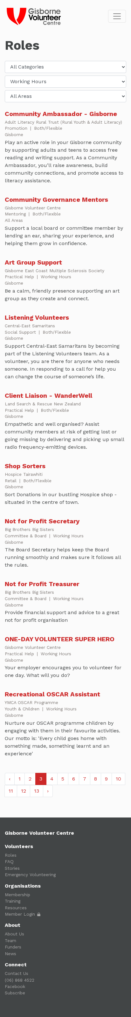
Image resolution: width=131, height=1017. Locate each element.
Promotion (17, 128)
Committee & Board (26, 535)
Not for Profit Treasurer (42, 584)
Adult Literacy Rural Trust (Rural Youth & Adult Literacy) (63, 122)
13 (36, 791)
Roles (11, 855)
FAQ (9, 861)
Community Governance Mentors (56, 199)
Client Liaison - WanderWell (48, 395)
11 (11, 791)
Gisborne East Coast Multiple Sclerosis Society (54, 270)
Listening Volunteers (37, 317)
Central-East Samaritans (30, 325)
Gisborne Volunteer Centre (33, 207)
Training (12, 901)
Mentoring (16, 213)
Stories (12, 868)
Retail (11, 480)
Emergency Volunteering (30, 874)
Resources (16, 907)
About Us (14, 933)
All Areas (14, 220)
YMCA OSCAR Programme (31, 702)
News (10, 953)
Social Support (21, 332)
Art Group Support (33, 262)
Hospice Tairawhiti (24, 474)
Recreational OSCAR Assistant (52, 694)
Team (10, 940)
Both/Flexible (48, 128)
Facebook (15, 986)
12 (23, 791)
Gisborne (14, 134)
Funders (13, 946)
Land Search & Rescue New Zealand (43, 403)
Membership (17, 894)
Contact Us (16, 973)
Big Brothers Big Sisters (29, 529)
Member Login (21, 914)
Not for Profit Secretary (42, 521)
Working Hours (56, 276)
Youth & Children (23, 708)
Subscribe (15, 992)
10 (118, 779)
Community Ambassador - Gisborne (61, 114)
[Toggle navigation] (117, 16)
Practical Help (20, 276)
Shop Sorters (25, 466)
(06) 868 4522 (19, 980)
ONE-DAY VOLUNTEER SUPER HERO (59, 639)
